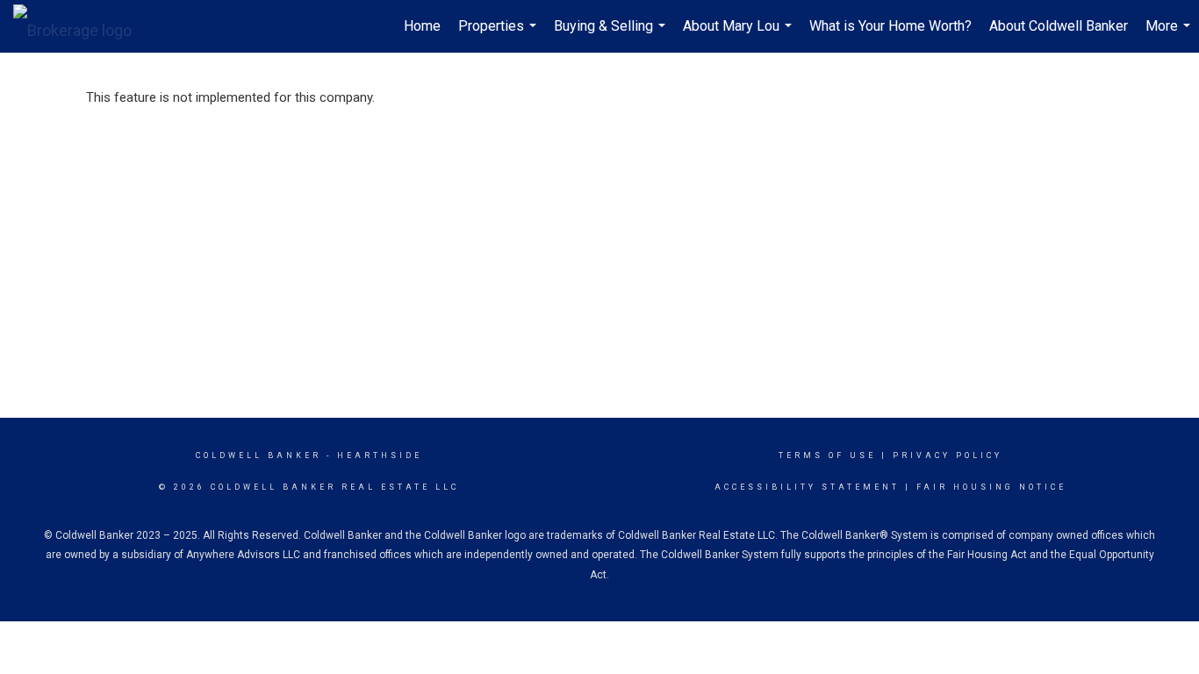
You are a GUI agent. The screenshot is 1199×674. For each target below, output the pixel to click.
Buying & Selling (612, 35)
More (1170, 35)
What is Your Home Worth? (890, 26)
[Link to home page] (81, 26)
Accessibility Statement (807, 487)
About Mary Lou (739, 35)
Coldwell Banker (258, 455)
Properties (499, 35)
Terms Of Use (827, 455)
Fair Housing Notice (991, 487)
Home (422, 26)
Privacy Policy (947, 455)
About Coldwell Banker (1058, 26)
